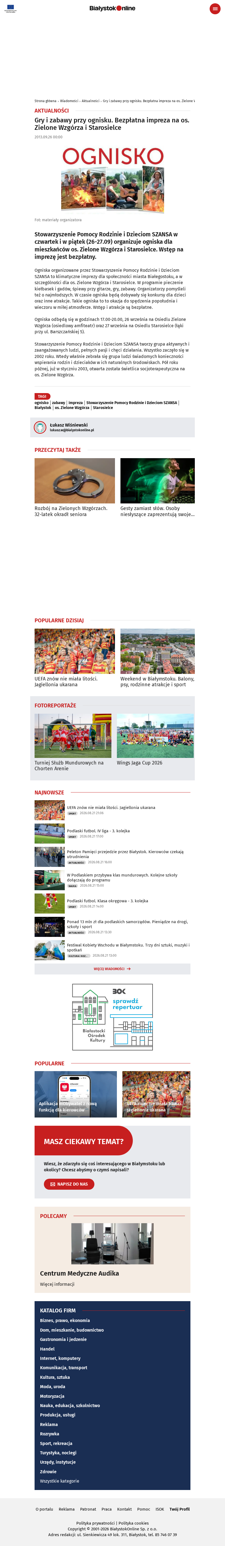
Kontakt (124, 1509)
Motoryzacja (52, 1396)
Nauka (72, 886)
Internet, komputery (60, 1358)
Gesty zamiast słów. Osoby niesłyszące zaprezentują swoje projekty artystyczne (155, 511)
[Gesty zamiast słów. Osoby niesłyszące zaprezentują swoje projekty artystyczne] (160, 480)
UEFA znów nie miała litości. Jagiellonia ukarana (66, 682)
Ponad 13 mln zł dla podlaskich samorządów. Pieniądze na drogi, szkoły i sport (127, 924)
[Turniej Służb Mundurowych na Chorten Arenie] (73, 736)
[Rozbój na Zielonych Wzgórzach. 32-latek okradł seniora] (75, 480)
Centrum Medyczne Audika (79, 1273)
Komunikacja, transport (63, 1367)
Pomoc (143, 1509)
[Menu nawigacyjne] (215, 8)
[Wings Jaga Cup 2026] (155, 736)
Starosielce (103, 408)
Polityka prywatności (95, 1523)
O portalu (44, 1509)
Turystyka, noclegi (58, 1452)
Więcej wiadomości (109, 969)
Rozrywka (49, 1433)
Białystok (43, 408)
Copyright (77, 1529)
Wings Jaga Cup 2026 (139, 763)
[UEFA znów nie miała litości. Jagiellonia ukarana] (75, 651)
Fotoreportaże (55, 705)
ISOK (160, 1509)
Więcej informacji (57, 1284)
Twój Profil (180, 1509)
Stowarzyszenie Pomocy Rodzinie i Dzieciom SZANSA (131, 403)
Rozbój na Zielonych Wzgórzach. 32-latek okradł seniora (71, 511)
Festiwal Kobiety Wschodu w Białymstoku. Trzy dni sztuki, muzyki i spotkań (128, 948)
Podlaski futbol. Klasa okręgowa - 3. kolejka (107, 900)
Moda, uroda (52, 1386)
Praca (107, 1509)
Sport (72, 813)
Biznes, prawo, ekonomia (65, 1320)
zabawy (58, 403)
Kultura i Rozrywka (80, 956)
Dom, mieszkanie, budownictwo (72, 1330)
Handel (47, 1349)
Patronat (88, 1509)
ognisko (42, 403)
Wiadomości (69, 101)
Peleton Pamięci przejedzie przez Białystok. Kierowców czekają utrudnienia (125, 854)
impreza (76, 403)
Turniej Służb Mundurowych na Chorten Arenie (69, 766)
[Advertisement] (112, 567)
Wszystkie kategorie (59, 1481)
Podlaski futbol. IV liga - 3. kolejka (98, 830)
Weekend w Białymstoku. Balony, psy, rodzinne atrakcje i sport (157, 682)
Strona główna (46, 101)
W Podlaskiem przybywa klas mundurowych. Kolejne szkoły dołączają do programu (122, 878)
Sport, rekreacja (56, 1443)
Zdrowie (48, 1471)
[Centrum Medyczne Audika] (112, 1243)
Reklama (49, 1424)
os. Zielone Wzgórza (72, 408)
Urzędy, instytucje (58, 1462)
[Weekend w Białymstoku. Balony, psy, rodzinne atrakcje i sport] (160, 651)
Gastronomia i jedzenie (63, 1339)
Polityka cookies (134, 1523)
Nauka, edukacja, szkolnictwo (70, 1405)
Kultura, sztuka (55, 1377)
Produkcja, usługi (57, 1415)
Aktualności (90, 101)
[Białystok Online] (112, 8)
